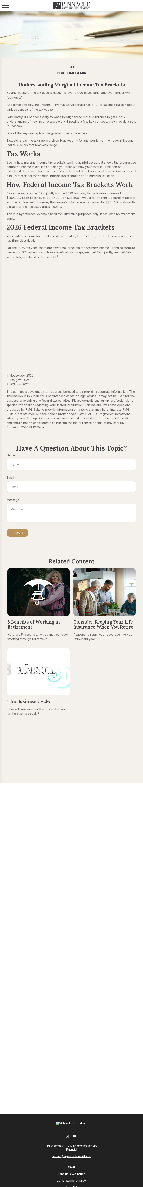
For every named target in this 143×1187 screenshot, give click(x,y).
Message (13, 500)
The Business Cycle (28, 701)
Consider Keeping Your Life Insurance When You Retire (103, 624)
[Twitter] (67, 1135)
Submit (17, 533)
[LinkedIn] (74, 1135)
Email (10, 477)
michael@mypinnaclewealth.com (71, 1156)
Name (11, 455)
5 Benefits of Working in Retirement (33, 624)
